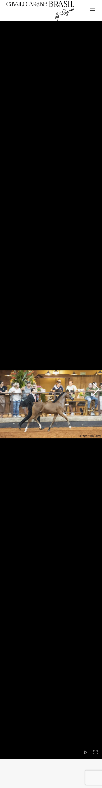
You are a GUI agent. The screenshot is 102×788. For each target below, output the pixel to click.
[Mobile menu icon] (92, 10)
